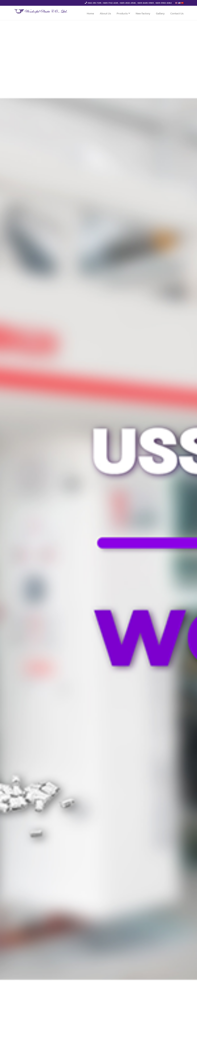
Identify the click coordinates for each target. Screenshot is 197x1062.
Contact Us (177, 13)
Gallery (160, 13)
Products (122, 13)
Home (90, 13)
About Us (105, 13)
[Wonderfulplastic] (40, 11)
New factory (143, 13)
